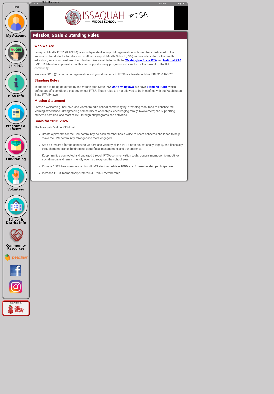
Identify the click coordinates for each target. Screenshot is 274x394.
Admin (162, 3)
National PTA (172, 60)
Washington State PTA (141, 60)
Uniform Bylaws (123, 87)
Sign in (181, 3)
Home (16, 7)
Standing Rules (157, 87)
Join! (36, 3)
